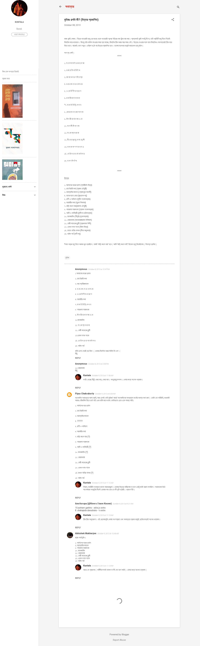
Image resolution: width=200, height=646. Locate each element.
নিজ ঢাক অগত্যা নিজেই (10, 71)
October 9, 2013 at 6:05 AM (105, 394)
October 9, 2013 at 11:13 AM (102, 515)
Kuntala (87, 375)
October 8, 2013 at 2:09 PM (98, 364)
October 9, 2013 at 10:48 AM (108, 533)
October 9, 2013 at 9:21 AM (123, 504)
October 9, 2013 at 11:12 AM (102, 483)
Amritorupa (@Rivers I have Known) (93, 503)
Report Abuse (119, 640)
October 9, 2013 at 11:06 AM (102, 375)
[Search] (178, 7)
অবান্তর (69, 6)
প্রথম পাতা (6, 78)
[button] (172, 20)
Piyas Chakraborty (84, 393)
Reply (78, 358)
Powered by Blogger (119, 634)
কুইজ (67, 257)
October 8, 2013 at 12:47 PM (99, 269)
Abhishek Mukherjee (85, 533)
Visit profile (19, 34)
